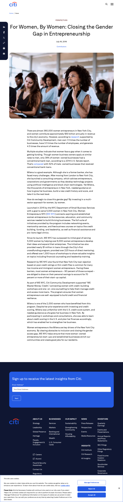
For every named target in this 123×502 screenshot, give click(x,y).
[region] (61, 488)
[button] (4, 42)
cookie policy (65, 485)
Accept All (91, 495)
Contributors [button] (61, 47)
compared (38, 164)
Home (11, 13)
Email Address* (18, 385)
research (75, 137)
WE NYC (51, 214)
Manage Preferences (91, 483)
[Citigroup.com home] (14, 421)
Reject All (91, 489)
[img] (106, 4)
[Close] (119, 488)
